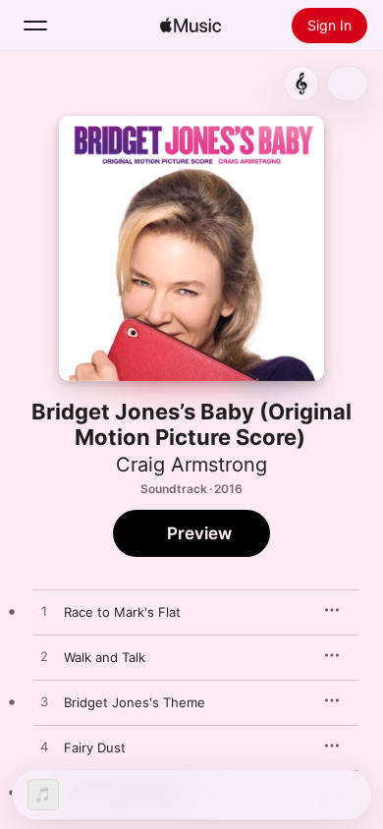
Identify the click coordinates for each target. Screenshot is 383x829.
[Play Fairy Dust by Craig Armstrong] (44, 747)
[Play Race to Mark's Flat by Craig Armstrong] (44, 612)
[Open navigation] (35, 25)
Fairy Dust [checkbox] (95, 747)
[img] (190, 25)
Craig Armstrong (191, 464)
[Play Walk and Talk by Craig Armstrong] (44, 657)
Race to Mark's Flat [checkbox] (122, 612)
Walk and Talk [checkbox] (104, 657)
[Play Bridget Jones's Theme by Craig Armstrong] (44, 702)
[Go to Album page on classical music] (301, 83)
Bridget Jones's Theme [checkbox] (134, 702)
